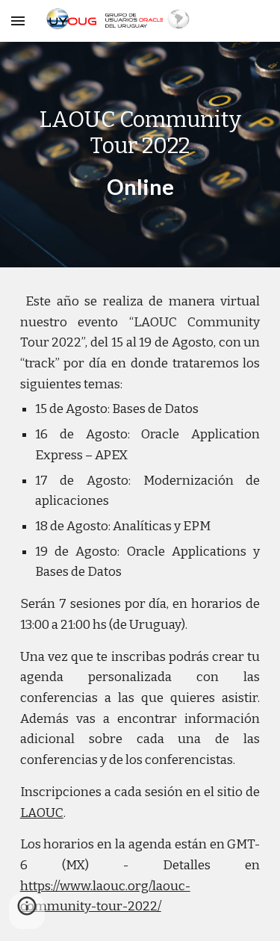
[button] (18, 20)
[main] (140, 155)
